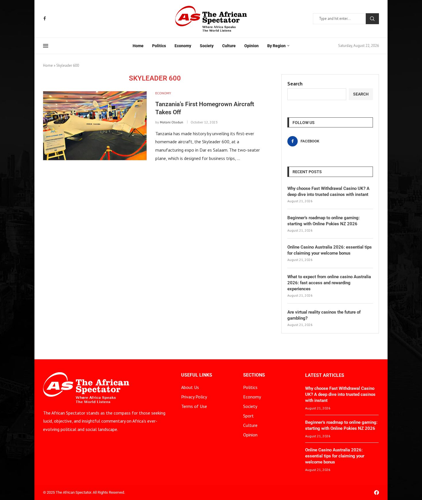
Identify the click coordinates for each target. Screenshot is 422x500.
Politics (159, 45)
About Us (190, 387)
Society (207, 45)
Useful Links (196, 375)
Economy (183, 45)
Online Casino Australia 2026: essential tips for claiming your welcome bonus (329, 250)
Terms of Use (194, 406)
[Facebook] (44, 18)
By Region (276, 45)
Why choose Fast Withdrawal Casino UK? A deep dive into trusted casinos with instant (328, 191)
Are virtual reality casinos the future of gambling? (324, 315)
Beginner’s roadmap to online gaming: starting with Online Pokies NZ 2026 (323, 220)
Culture (229, 45)
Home (138, 45)
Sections (254, 375)
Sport (248, 415)
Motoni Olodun (171, 122)
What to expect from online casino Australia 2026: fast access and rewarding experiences (329, 282)
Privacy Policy (194, 396)
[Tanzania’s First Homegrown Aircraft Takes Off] (95, 125)
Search (372, 18)
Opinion (251, 45)
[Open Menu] (45, 45)
